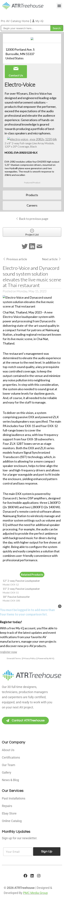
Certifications (11, 757)
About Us (8, 750)
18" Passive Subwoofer (16, 596)
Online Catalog (12, 821)
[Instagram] (39, 876)
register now (8, 652)
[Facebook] (25, 876)
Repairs (7, 806)
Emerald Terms (14, 658)
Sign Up (46, 851)
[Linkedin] (32, 876)
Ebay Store (9, 813)
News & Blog (10, 780)
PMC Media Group (35, 893)
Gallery (6, 772)
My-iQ (39, 21)
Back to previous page (33, 219)
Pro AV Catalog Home (15, 21)
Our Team (8, 765)
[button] (59, 6)
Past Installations (13, 798)
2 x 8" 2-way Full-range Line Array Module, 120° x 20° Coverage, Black (29, 145)
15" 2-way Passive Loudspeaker (21, 588)
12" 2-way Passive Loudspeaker (21, 580)
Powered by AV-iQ (46, 658)
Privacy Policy (29, 658)
